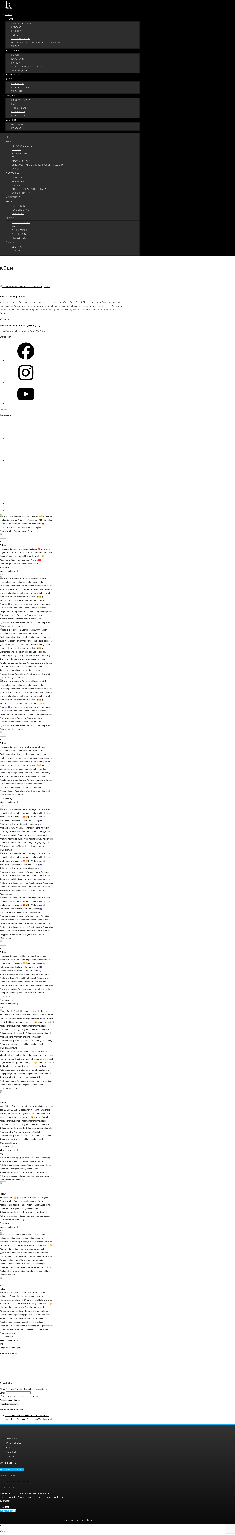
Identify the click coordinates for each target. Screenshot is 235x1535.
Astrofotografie (21, 24)
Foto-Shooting (20, 88)
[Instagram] (25, 382)
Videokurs (17, 91)
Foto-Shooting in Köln (13, 297)
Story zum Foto (20, 39)
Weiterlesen (5, 319)
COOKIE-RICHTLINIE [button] (8, 1463)
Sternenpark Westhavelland (28, 67)
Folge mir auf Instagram (10, 1348)
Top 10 (14, 35)
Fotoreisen (17, 84)
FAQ (13, 104)
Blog (8, 15)
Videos (15, 46)
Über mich (17, 125)
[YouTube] (25, 403)
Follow (3, 545)
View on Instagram (8, 571)
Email (2, 1393)
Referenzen (18, 112)
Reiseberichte (19, 31)
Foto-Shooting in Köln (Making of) (20, 325)
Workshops (12, 75)
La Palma (16, 55)
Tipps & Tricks (18, 108)
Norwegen (17, 59)
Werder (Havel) (20, 71)
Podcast (16, 27)
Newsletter (18, 116)
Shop (8, 79)
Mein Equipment (20, 100)
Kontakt (16, 128)
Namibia (15, 63)
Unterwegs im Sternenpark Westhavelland (36, 43)
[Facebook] (25, 360)
